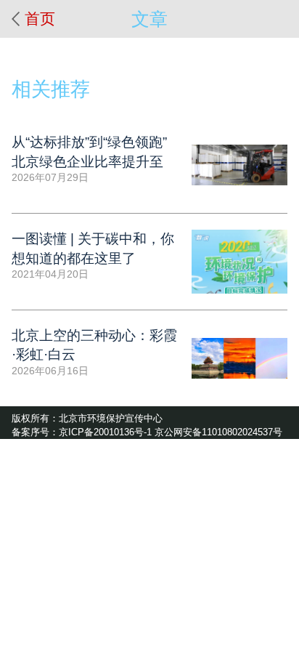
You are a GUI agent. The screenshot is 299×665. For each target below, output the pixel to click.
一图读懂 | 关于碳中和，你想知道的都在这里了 (93, 248)
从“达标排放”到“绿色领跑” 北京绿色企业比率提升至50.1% (89, 153)
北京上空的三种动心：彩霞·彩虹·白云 (94, 345)
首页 (40, 18)
